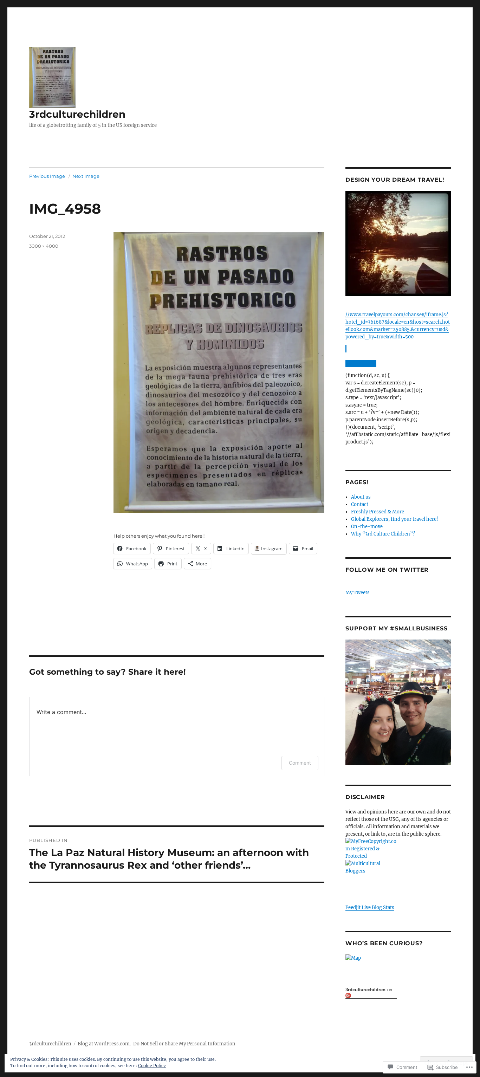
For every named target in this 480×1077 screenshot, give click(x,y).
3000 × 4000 (43, 246)
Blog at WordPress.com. (104, 1044)
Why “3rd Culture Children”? (383, 534)
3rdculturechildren (77, 114)
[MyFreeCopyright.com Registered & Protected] (398, 849)
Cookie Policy (152, 1065)
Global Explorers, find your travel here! (394, 519)
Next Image (85, 176)
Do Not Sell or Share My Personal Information (184, 1044)
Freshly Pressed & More (377, 512)
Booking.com (360, 363)
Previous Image (47, 176)
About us (361, 497)
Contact (359, 504)
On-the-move (367, 527)
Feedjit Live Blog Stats (369, 907)
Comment (300, 763)
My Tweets (357, 593)
